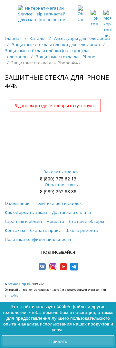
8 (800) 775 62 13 (58, 179)
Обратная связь (61, 185)
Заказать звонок (61, 172)
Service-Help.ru (19, 284)
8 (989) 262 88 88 (58, 191)
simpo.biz (11, 295)
